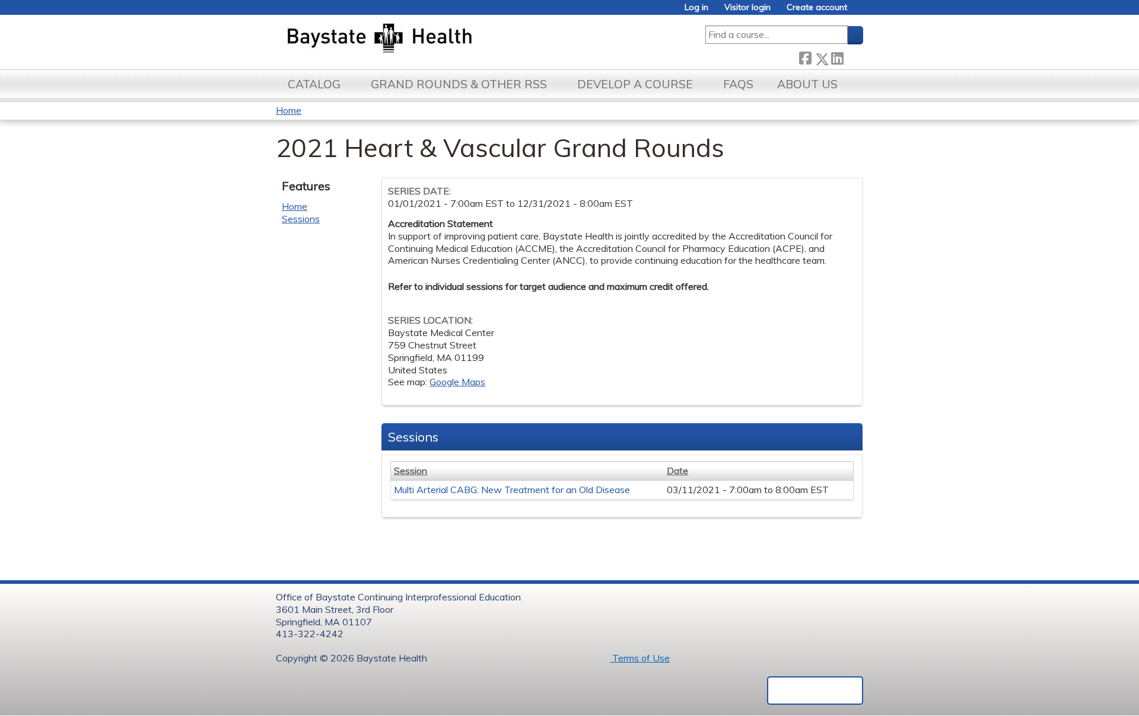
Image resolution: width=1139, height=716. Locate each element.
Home (288, 110)
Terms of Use (640, 658)
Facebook (805, 56)
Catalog (314, 84)
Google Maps (457, 382)
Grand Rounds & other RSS (459, 84)
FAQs (738, 84)
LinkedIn (837, 56)
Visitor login (747, 7)
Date (677, 471)
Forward (853, 56)
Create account (817, 7)
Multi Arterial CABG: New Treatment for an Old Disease (512, 490)
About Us (807, 84)
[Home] (435, 39)
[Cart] (859, 11)
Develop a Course (635, 84)
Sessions (301, 219)
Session (410, 471)
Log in (696, 7)
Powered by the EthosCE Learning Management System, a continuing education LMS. (815, 690)
